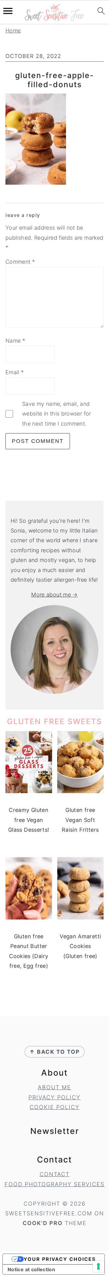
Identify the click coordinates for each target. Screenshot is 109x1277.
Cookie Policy (55, 1107)
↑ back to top (54, 1052)
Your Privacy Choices (60, 1259)
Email (14, 372)
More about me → (54, 594)
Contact (55, 1174)
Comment (20, 261)
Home (13, 30)
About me (54, 1087)
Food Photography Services (54, 1184)
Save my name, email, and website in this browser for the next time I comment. (56, 414)
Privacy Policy (54, 1097)
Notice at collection (31, 1269)
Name (15, 340)
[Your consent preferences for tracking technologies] (98, 1266)
